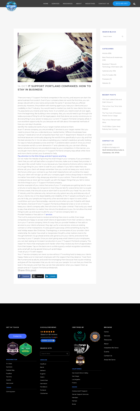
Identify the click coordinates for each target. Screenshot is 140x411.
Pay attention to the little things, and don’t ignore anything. (42, 156)
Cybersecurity (107, 71)
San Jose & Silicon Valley (80, 373)
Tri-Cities (9, 363)
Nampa (74, 401)
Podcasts (105, 79)
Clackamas (44, 393)
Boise (74, 404)
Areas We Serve (109, 360)
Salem (42, 377)
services (49, 215)
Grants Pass (44, 380)
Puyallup (9, 373)
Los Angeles (76, 379)
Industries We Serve (111, 348)
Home (106, 332)
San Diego (75, 376)
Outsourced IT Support (79, 391)
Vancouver (9, 383)
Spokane (9, 367)
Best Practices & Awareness (112, 57)
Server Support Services (80, 394)
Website (105, 83)
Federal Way (10, 370)
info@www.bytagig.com (111, 147)
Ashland (42, 370)
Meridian (75, 397)
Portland (43, 390)
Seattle (8, 380)
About (106, 344)
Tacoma (9, 376)
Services (107, 336)
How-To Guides (107, 75)
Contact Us (17, 336)
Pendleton (43, 387)
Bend (42, 367)
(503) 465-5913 (121, 3)
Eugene (42, 374)
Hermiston (43, 383)
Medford (43, 364)
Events (106, 352)
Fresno (74, 383)
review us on (47, 340)
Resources (108, 340)
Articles (105, 53)
